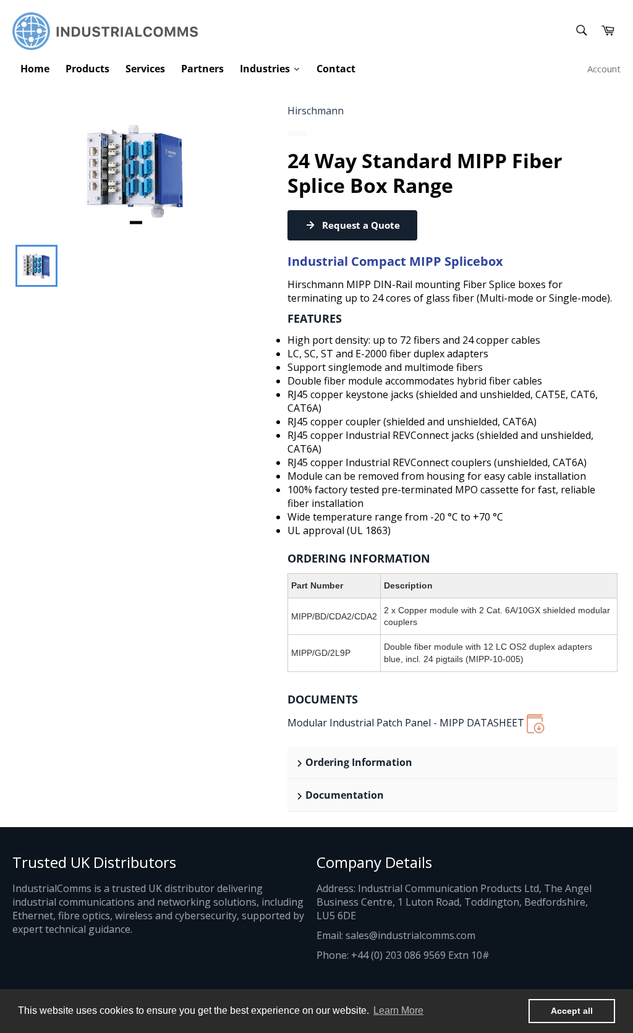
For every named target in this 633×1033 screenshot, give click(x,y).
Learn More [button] (398, 1010)
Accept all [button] (572, 1011)
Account (604, 68)
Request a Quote (361, 225)
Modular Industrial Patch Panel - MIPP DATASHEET (407, 722)
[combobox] (581, 31)
